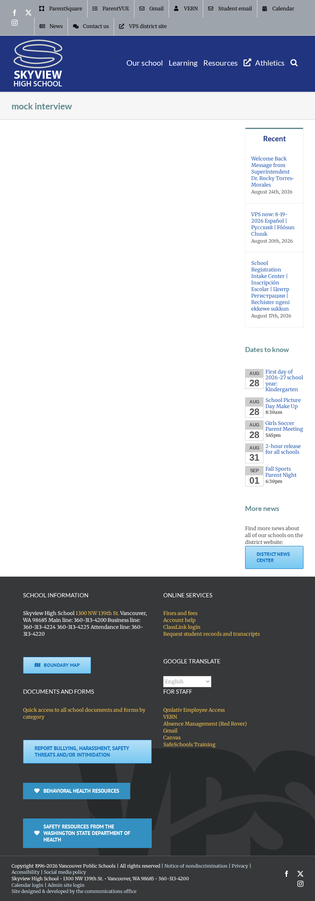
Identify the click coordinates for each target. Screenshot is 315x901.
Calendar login (27, 885)
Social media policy (65, 872)
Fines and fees (180, 613)
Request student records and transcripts (211, 634)
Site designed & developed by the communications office (74, 891)
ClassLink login (182, 627)
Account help (179, 620)
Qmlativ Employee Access (194, 710)
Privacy (240, 866)
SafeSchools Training (189, 744)
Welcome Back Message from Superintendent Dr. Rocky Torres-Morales (273, 171)
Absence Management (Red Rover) (205, 724)
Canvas (172, 737)
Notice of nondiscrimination (195, 866)
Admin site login (66, 885)
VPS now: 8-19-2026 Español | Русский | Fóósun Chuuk (273, 224)
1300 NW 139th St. (97, 613)
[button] (294, 62)
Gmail (170, 730)
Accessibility (26, 872)
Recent (274, 138)
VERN (170, 717)
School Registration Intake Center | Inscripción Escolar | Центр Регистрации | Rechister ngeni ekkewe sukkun (270, 286)
